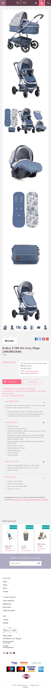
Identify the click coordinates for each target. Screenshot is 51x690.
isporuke (45, 500)
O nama (5, 619)
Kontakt (5, 623)
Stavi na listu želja (33, 382)
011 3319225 (6, 643)
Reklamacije (37, 500)
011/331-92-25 (25, 368)
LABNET (25, 687)
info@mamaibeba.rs (31, 371)
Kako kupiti (7, 607)
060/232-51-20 (25, 366)
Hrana (5, 588)
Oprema (5, 591)
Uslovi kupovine (8, 600)
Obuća (5, 585)
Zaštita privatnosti (9, 610)
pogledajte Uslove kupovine (22, 500)
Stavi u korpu (12, 382)
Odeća (5, 582)
